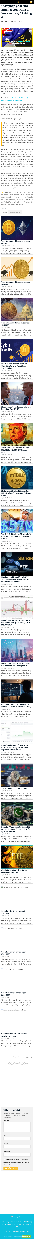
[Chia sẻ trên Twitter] (10, 1063)
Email (5, 1143)
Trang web (6, 1151)
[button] (2, 2)
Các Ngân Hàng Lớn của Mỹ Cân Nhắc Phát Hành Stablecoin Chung (16, 705)
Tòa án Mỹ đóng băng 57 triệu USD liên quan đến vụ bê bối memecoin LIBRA (16, 536)
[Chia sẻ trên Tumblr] (23, 1063)
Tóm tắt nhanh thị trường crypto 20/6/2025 (15, 283)
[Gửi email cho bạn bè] (13, 1063)
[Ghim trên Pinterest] (17, 1063)
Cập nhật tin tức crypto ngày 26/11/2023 (13, 994)
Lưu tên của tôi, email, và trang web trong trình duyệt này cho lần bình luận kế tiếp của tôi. (16, 1162)
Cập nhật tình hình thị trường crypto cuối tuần (14, 1035)
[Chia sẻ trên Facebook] (7, 1063)
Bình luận (6, 1120)
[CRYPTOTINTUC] (17, 2)
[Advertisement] (17, 1088)
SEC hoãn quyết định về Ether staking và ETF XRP (14, 871)
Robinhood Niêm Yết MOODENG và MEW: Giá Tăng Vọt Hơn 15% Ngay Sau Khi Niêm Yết (15, 747)
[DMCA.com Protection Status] (26, 1236)
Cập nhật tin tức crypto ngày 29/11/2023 (13, 912)
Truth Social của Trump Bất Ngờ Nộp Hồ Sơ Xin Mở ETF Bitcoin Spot (15, 450)
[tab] (4, 212)
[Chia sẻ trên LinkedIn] (20, 1063)
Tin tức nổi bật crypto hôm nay (14, 788)
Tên (5, 1135)
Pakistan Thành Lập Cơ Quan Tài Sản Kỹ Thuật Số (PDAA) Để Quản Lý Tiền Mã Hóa (15, 829)
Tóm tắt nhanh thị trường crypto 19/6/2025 (15, 324)
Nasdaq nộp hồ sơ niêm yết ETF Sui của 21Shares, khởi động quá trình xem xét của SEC (15, 579)
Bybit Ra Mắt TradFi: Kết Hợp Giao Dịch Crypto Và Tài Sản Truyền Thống (14, 366)
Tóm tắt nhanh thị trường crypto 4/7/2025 (15, 242)
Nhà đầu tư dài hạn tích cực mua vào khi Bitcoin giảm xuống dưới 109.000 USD (15, 622)
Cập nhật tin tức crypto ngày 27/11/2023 (13, 953)
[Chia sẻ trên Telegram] (27, 1063)
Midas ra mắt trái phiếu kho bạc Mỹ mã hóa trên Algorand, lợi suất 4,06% (16, 493)
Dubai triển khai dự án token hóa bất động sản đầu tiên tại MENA (15, 664)
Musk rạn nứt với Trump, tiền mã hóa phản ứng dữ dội (16, 408)
